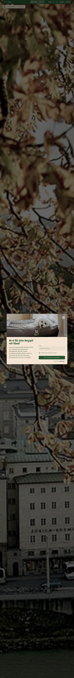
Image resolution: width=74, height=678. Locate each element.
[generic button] (63, 317)
